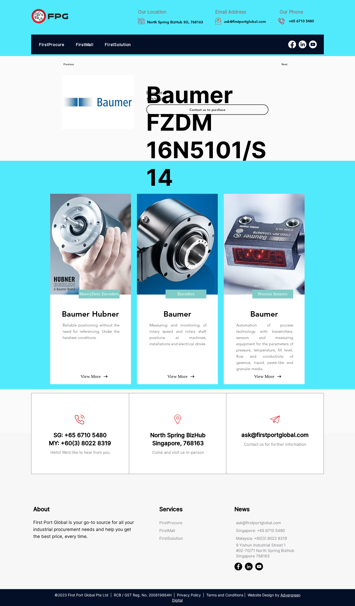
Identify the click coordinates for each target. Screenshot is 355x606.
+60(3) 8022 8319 (86, 443)
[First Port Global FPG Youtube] (259, 566)
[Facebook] (292, 44)
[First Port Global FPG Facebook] (238, 566)
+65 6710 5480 (85, 435)
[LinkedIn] (302, 44)
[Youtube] (313, 44)
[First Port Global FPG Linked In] (249, 566)
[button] (99, 294)
